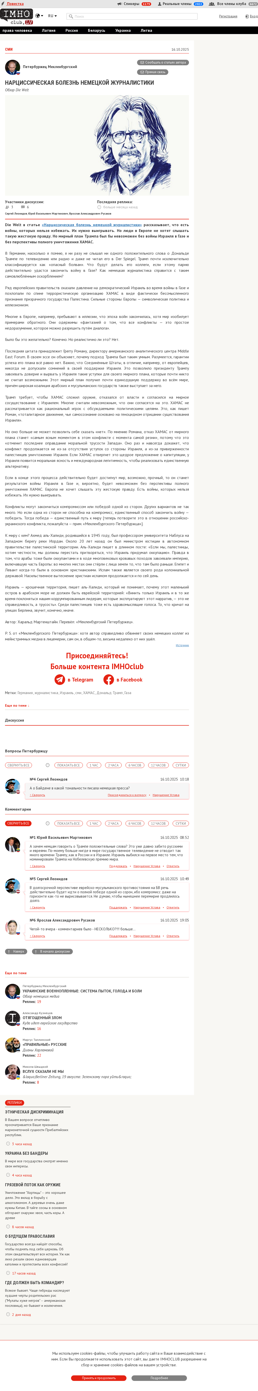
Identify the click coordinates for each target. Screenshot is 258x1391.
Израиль (67, 692)
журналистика (47, 692)
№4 (33, 779)
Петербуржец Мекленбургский (44, 986)
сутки (181, 765)
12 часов (158, 765)
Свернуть (37, 795)
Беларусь (96, 30)
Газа (127, 692)
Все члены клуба (236, 3)
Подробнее (159, 1378)
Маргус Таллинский (36, 1040)
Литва (146, 30)
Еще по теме (17, 705)
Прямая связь (155, 72)
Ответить (173, 866)
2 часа (113, 765)
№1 (33, 837)
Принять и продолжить (99, 1378)
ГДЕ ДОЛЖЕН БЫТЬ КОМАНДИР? (34, 1282)
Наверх (16, 951)
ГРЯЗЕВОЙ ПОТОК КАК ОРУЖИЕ (32, 1184)
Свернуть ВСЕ (18, 765)
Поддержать (118, 866)
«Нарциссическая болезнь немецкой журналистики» (92, 224)
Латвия (48, 30)
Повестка (15, 3)
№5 (33, 878)
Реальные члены (182, 3)
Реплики (15, 1103)
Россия (72, 30)
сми (78, 692)
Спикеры (136, 3)
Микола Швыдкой (35, 1067)
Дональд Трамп (110, 692)
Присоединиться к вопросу (127, 795)
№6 (33, 920)
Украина (123, 30)
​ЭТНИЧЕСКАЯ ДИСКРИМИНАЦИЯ (34, 1112)
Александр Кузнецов (38, 1013)
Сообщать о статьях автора (165, 62)
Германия (26, 692)
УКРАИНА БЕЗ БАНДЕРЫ (26, 1153)
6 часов (134, 765)
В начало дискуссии (52, 951)
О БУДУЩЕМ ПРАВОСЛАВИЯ (30, 1236)
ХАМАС (89, 692)
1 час (94, 765)
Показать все (68, 765)
